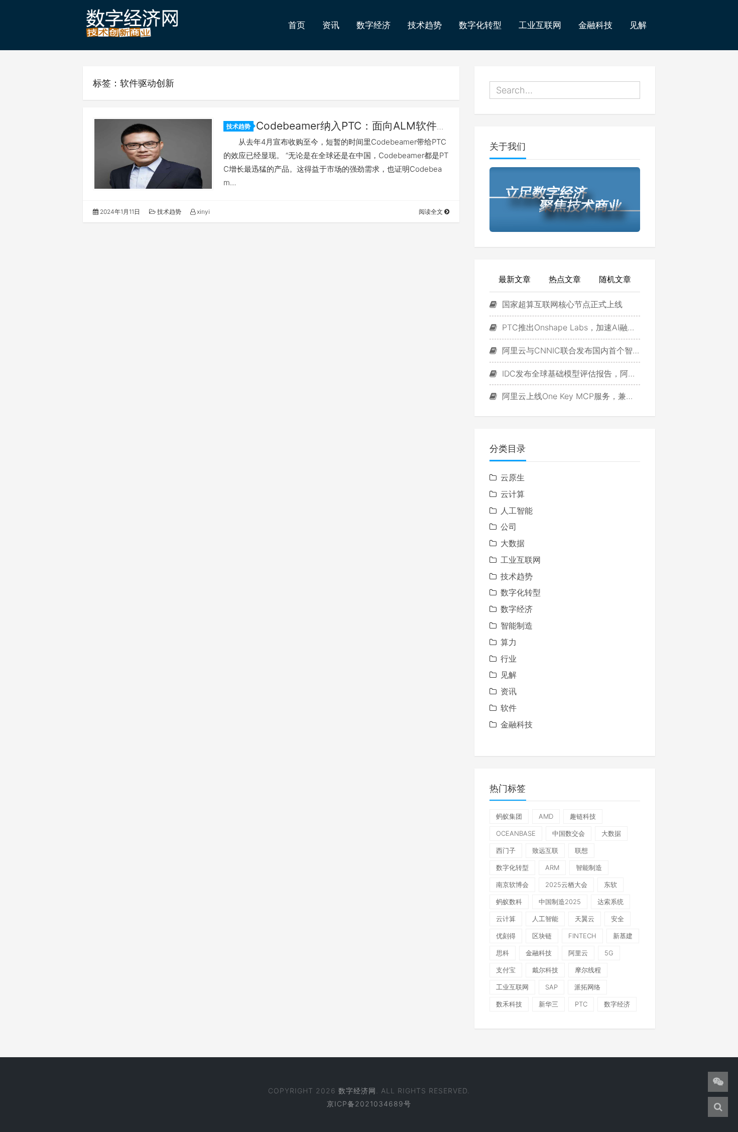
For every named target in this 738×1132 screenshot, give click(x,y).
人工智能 (517, 511)
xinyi (202, 211)
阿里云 (578, 953)
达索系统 (610, 902)
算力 (509, 642)
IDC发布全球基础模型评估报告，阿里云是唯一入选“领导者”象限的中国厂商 (570, 373)
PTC (581, 1004)
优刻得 (506, 936)
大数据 (513, 543)
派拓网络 (587, 987)
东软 (610, 885)
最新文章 (515, 279)
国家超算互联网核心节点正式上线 (561, 304)
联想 (581, 850)
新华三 (548, 1004)
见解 (638, 25)
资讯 (330, 25)
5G (608, 953)
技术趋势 (425, 25)
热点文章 (565, 279)
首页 (296, 25)
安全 (617, 919)
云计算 (513, 494)
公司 (509, 527)
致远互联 (545, 850)
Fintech (582, 936)
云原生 (513, 477)
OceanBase (516, 833)
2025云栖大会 (566, 885)
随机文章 (615, 279)
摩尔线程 (588, 970)
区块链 (542, 936)
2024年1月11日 (119, 211)
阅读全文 (431, 211)
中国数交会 (568, 833)
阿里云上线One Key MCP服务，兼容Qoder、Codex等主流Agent (570, 396)
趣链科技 (583, 816)
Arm (552, 867)
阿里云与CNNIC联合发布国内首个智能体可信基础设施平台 (570, 350)
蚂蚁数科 (509, 902)
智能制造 (517, 625)
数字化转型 (480, 25)
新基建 (623, 936)
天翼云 (584, 919)
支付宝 (506, 970)
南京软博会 (512, 885)
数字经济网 (357, 1090)
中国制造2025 (560, 902)
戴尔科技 (545, 970)
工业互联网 (540, 25)
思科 (502, 953)
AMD (546, 816)
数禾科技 (509, 1004)
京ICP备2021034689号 (369, 1103)
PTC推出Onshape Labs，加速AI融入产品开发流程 (570, 327)
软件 (509, 708)
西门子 (506, 850)
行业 (509, 659)
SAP (551, 987)
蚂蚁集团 (509, 816)
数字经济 (373, 25)
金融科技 (595, 25)
